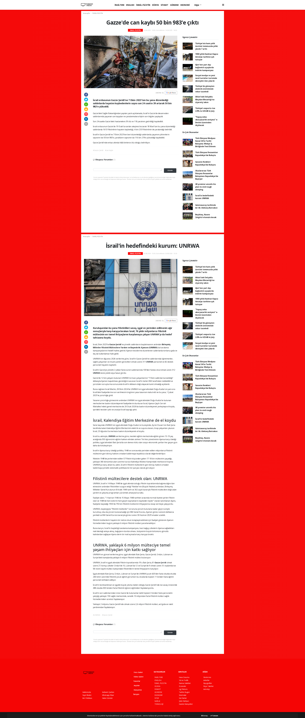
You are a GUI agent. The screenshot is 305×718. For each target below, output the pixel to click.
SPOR (157, 698)
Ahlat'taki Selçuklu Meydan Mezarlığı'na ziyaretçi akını (204, 99)
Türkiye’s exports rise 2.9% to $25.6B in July (205, 109)
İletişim (136, 694)
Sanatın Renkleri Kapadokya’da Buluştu (205, 163)
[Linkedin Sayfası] (100, 683)
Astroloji (206, 689)
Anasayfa (86, 13)
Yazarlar (136, 681)
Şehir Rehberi (184, 701)
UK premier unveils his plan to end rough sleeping (205, 187)
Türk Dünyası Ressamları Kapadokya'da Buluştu (206, 153)
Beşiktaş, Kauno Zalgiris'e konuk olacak (205, 216)
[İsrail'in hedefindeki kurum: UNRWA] (130, 287)
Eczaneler (182, 686)
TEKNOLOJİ (159, 704)
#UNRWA (96, 615)
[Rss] (104, 683)
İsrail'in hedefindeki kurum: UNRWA (204, 197)
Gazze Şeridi (161, 562)
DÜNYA (155, 5)
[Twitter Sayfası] (87, 683)
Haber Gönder (107, 698)
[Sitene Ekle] (112, 683)
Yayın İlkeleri (86, 695)
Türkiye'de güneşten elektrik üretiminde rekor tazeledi (204, 89)
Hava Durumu (184, 677)
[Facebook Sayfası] (83, 683)
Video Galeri (138, 677)
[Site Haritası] (108, 683)
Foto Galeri (138, 672)
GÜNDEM (174, 5)
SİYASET (164, 5)
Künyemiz (137, 690)
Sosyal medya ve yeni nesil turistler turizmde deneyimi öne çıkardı (206, 78)
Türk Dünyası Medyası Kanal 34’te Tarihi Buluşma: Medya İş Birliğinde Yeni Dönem (205, 142)
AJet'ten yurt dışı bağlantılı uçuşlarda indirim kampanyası (204, 67)
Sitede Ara (207, 677)
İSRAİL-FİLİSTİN (143, 5)
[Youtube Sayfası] (95, 683)
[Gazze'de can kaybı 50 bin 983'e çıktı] (130, 62)
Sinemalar (182, 695)
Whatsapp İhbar (108, 695)
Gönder (170, 170)
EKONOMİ (185, 5)
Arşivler (136, 685)
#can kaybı (109, 150)
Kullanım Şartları (108, 692)
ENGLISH (130, 5)
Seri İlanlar (183, 698)
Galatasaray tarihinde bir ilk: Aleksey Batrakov (206, 206)
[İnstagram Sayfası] (91, 683)
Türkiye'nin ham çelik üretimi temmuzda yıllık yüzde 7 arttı (206, 46)
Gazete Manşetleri (186, 704)
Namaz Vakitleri (185, 683)
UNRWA (150, 361)
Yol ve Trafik (183, 680)
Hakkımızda (86, 692)
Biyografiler (207, 683)
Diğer (197, 5)
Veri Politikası (87, 698)
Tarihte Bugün (184, 692)
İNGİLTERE (119, 5)
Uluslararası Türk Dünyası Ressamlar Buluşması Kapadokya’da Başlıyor (206, 174)
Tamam (215, 716)
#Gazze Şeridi (98, 150)
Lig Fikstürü (183, 689)
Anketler (206, 680)
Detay (205, 716)
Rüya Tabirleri (208, 686)
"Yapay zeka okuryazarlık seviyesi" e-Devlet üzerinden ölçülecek (206, 121)
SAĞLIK (157, 701)
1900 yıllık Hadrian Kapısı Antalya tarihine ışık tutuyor (206, 57)
